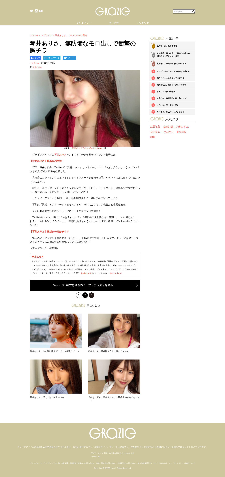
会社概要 (64, 463)
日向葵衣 (155, 131)
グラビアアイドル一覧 (51, 463)
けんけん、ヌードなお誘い (168, 105)
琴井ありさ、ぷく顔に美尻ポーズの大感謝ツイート (54, 351)
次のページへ (91, 295)
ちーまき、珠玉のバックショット (170, 112)
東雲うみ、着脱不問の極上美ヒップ (171, 98)
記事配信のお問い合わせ (127, 463)
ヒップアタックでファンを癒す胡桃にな (173, 71)
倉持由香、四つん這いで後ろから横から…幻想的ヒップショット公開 (174, 54)
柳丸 (152, 136)
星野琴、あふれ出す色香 (167, 46)
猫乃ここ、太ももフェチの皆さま (170, 78)
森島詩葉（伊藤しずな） (176, 126)
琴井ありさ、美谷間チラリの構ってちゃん (108, 351)
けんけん (168, 131)
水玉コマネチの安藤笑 (166, 91)
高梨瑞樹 (181, 131)
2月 (99, 456)
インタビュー (35, 63)
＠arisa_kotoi (87, 273)
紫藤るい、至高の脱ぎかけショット (171, 63)
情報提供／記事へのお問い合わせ (82, 463)
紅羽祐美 (155, 126)
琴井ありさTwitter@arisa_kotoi (87, 148)
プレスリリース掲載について (184, 463)
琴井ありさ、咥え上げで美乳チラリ (47, 397)
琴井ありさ (37, 67)
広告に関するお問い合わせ (106, 463)
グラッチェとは (36, 463)
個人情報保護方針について (148, 463)
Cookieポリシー (165, 463)
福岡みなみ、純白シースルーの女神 (171, 85)
